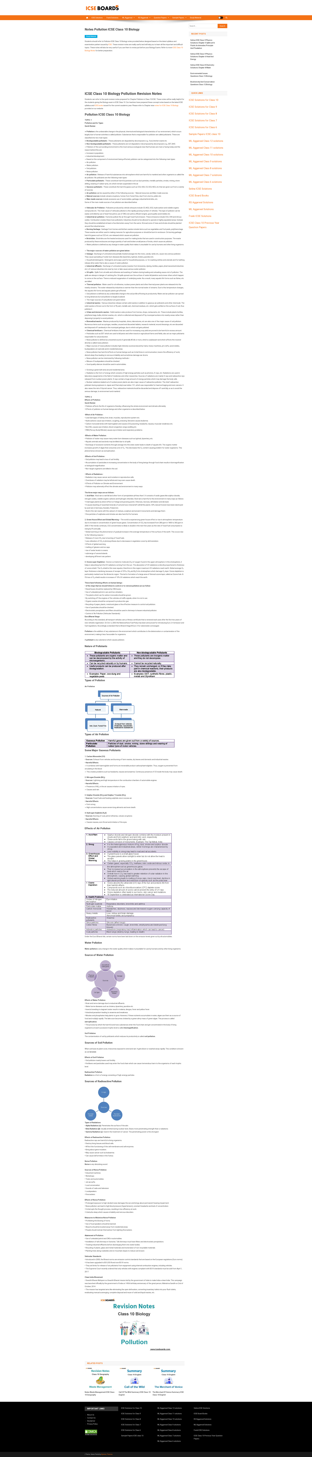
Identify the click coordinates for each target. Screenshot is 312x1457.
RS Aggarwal (143, 18)
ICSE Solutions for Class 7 (203, 120)
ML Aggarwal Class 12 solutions (206, 140)
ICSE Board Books (199, 195)
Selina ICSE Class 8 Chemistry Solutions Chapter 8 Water (202, 66)
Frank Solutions (112, 18)
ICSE (110, 44)
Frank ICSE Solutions (200, 216)
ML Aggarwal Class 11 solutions (206, 147)
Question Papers (160, 18)
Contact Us (91, 1418)
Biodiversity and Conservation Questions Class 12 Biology (202, 83)
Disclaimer (91, 1421)
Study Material (195, 18)
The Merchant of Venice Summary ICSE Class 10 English (168, 1393)
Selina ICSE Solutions (200, 188)
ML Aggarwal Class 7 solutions (205, 175)
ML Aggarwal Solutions (201, 209)
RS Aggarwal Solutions (201, 202)
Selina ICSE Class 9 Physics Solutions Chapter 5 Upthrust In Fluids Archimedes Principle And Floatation (202, 44)
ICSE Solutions (97, 18)
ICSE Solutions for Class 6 (203, 127)
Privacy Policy (92, 1424)
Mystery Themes (106, 1454)
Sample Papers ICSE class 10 (204, 134)
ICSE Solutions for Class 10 (203, 100)
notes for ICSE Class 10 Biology (166, 105)
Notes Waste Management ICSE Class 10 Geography (99, 1393)
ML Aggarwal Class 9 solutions (205, 161)
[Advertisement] (135, 72)
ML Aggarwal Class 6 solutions (205, 181)
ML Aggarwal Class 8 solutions (205, 168)
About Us (90, 1415)
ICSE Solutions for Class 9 (203, 106)
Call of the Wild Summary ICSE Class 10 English (135, 1393)
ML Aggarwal (127, 18)
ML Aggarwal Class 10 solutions (206, 154)
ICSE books (99, 105)
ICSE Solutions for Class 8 (203, 113)
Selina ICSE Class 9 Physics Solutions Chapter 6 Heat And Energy (202, 56)
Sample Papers (178, 18)
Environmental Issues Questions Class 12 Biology (201, 74)
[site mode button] (220, 17)
